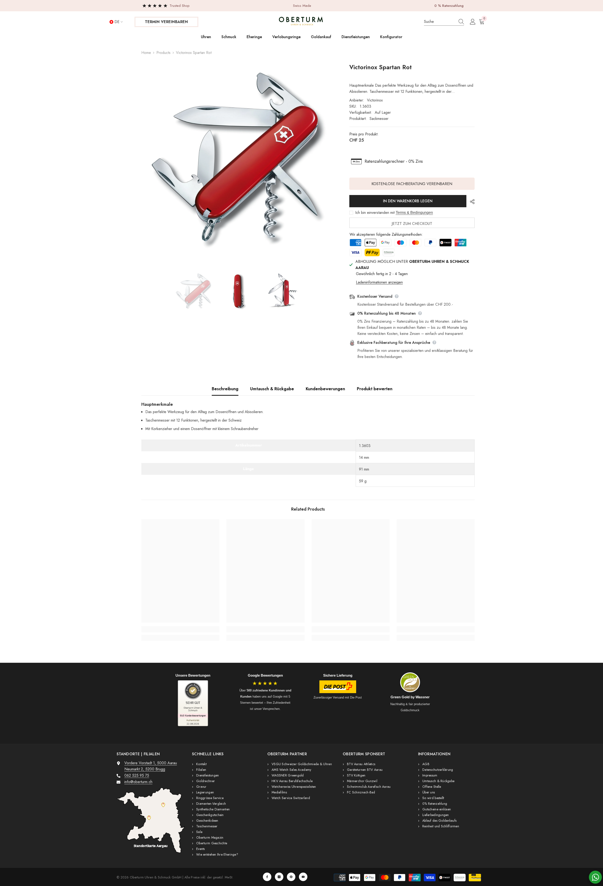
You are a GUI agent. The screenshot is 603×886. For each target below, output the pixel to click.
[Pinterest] (291, 877)
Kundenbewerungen (325, 389)
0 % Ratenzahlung (449, 5)
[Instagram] (279, 877)
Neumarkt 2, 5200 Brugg (144, 769)
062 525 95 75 (136, 775)
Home (146, 52)
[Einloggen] (473, 22)
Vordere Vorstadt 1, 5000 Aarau (150, 763)
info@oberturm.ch (138, 781)
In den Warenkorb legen (407, 201)
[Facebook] (267, 877)
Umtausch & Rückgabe (272, 389)
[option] (238, 160)
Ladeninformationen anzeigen (379, 282)
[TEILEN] (470, 201)
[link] (180, 629)
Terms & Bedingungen (414, 213)
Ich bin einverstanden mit (375, 212)
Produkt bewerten (374, 389)
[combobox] (439, 21)
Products (163, 52)
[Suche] (444, 22)
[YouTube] (303, 877)
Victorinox (375, 100)
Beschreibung (225, 389)
